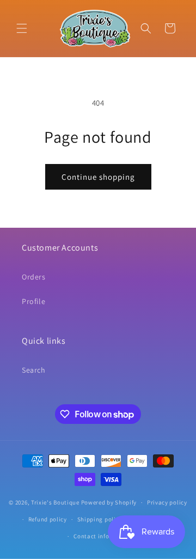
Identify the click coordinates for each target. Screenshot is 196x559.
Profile (33, 301)
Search (34, 370)
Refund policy (47, 519)
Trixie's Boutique (55, 502)
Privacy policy (167, 502)
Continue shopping (98, 177)
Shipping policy (99, 519)
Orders (34, 277)
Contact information (103, 536)
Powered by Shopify (109, 502)
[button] (22, 28)
